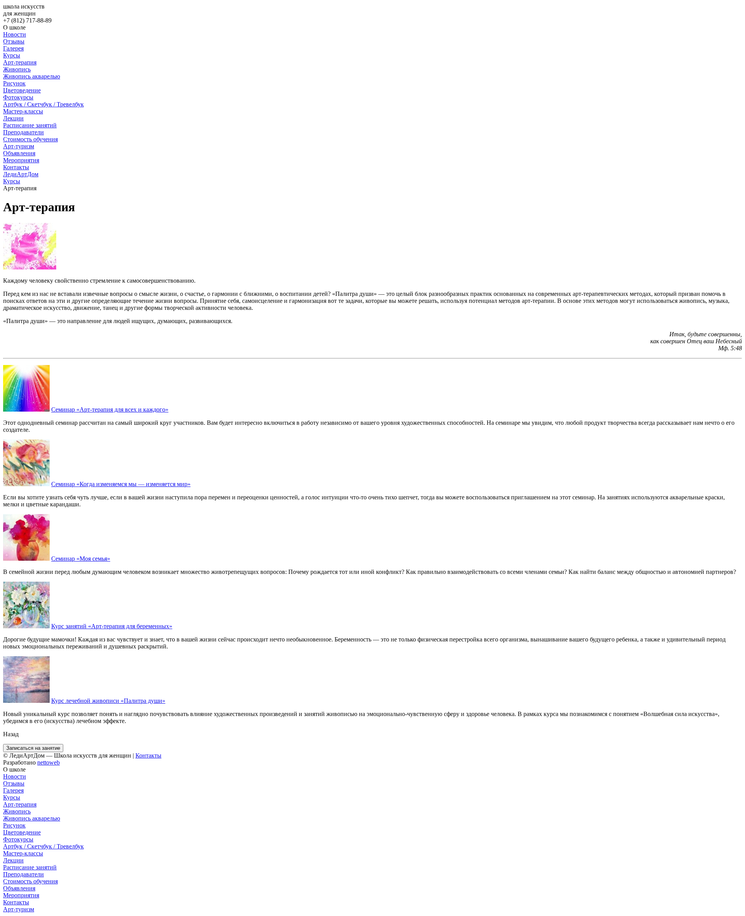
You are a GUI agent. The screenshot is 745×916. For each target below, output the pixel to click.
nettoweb (48, 762)
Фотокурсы (18, 97)
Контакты (16, 167)
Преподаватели (23, 132)
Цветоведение (22, 90)
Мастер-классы (23, 111)
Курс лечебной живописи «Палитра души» (108, 700)
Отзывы (13, 41)
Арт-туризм (18, 146)
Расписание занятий (30, 125)
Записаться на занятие (33, 748)
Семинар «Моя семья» (80, 558)
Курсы (11, 55)
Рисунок (14, 83)
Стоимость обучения (30, 139)
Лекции (13, 118)
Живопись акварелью (31, 76)
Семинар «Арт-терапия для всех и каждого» (109, 409)
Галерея (13, 48)
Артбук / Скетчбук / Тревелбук (43, 104)
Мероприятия (21, 160)
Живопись (17, 69)
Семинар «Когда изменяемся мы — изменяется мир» (121, 484)
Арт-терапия (19, 62)
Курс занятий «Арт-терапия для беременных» (111, 626)
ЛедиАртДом (20, 174)
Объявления (19, 153)
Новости (14, 34)
